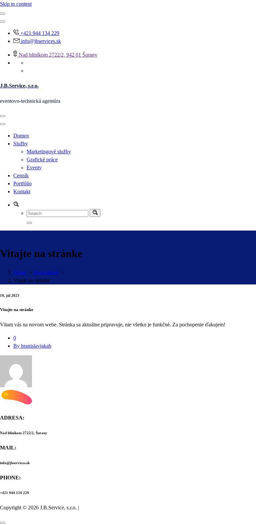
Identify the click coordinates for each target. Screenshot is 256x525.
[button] (16, 205)
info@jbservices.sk (41, 41)
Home (19, 272)
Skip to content (16, 4)
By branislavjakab (32, 346)
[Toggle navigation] (2, 116)
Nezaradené (45, 272)
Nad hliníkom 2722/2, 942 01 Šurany (58, 55)
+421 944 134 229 (39, 33)
